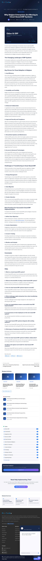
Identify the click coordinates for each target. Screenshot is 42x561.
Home (5, 9)
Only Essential (36, 556)
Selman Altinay (12, 19)
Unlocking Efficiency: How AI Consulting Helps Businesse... (20, 385)
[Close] (39, 528)
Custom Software (18, 530)
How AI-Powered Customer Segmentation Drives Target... (17, 417)
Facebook (20, 355)
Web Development (18, 536)
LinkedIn (7, 355)
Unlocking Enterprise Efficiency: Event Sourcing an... (16, 398)
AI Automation (17, 528)
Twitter (14, 355)
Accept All (37, 558)
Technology (4, 534)
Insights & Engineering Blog (12, 9)
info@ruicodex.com (6, 548)
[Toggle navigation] (38, 2)
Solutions (3, 528)
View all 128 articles (6, 391)
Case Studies (4, 532)
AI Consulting (17, 534)
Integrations (17, 538)
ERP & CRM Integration (19, 540)
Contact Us (20, 469)
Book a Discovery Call (20, 486)
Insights (3, 536)
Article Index (4, 538)
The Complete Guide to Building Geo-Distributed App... (17, 403)
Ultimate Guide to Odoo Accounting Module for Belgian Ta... (8, 385)
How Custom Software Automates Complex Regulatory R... (17, 408)
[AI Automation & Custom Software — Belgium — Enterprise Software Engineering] (6, 2)
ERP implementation (20, 220)
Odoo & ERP (20, 9)
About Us (3, 540)
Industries (3, 530)
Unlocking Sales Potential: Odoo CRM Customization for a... (33, 385)
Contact (3, 542)
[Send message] (38, 553)
